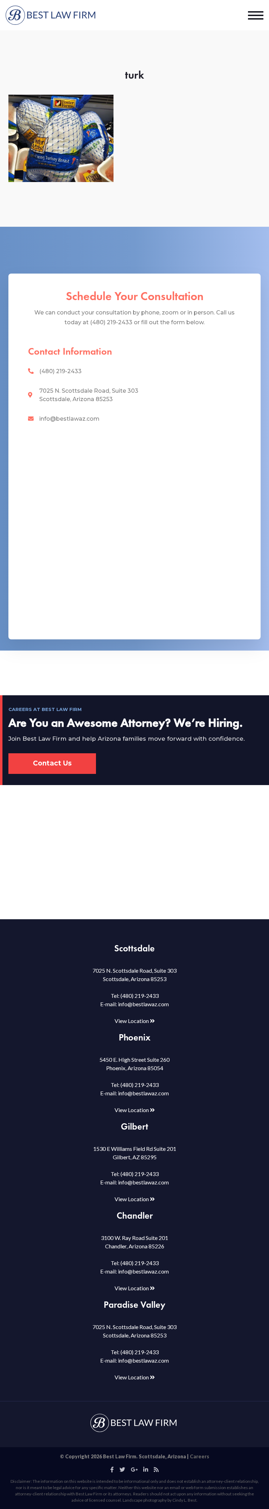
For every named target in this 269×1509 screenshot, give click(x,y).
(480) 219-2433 (60, 371)
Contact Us (52, 763)
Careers (199, 1456)
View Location (132, 1020)
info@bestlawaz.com (69, 418)
